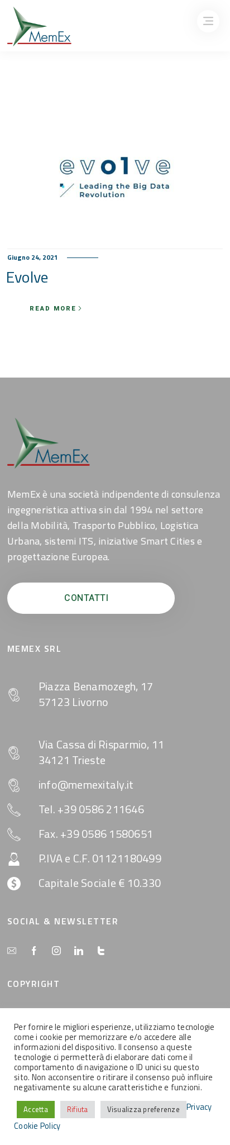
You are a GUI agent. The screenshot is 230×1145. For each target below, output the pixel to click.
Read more (53, 309)
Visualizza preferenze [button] (143, 1109)
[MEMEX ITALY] (39, 26)
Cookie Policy (37, 1126)
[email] (12, 951)
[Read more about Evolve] (115, 177)
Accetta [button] (35, 1109)
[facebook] (34, 951)
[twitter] (101, 951)
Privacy (199, 1107)
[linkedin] (79, 951)
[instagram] (56, 951)
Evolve (27, 277)
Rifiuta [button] (77, 1109)
